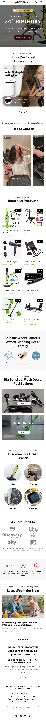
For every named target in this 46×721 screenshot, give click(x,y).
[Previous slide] (20, 111)
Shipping (32, 696)
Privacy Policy (29, 702)
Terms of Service (31, 699)
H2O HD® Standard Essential (12, 291)
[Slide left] (20, 677)
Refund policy (17, 702)
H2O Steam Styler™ (20, 100)
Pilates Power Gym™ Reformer (31, 321)
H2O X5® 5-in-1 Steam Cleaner (10, 231)
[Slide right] (25, 677)
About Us (15, 693)
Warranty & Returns (15, 699)
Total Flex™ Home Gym (32, 262)
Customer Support (27, 693)
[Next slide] (26, 111)
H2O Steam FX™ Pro (9, 320)
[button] (4, 2)
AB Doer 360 (28, 231)
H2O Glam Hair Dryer (9, 262)
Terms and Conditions (19, 696)
